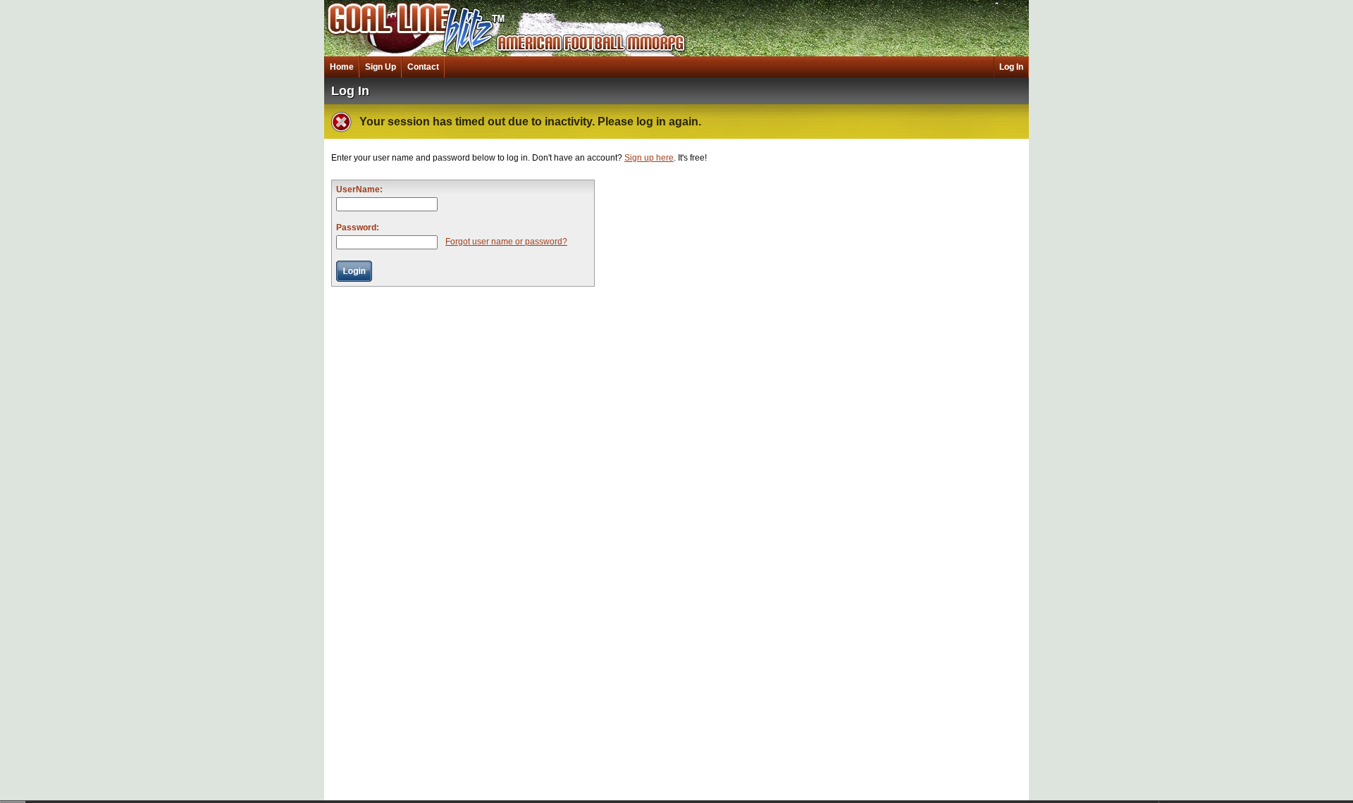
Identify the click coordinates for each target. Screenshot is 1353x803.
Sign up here (649, 158)
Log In (1011, 67)
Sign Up (380, 67)
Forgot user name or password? (506, 242)
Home (342, 67)
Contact (423, 67)
